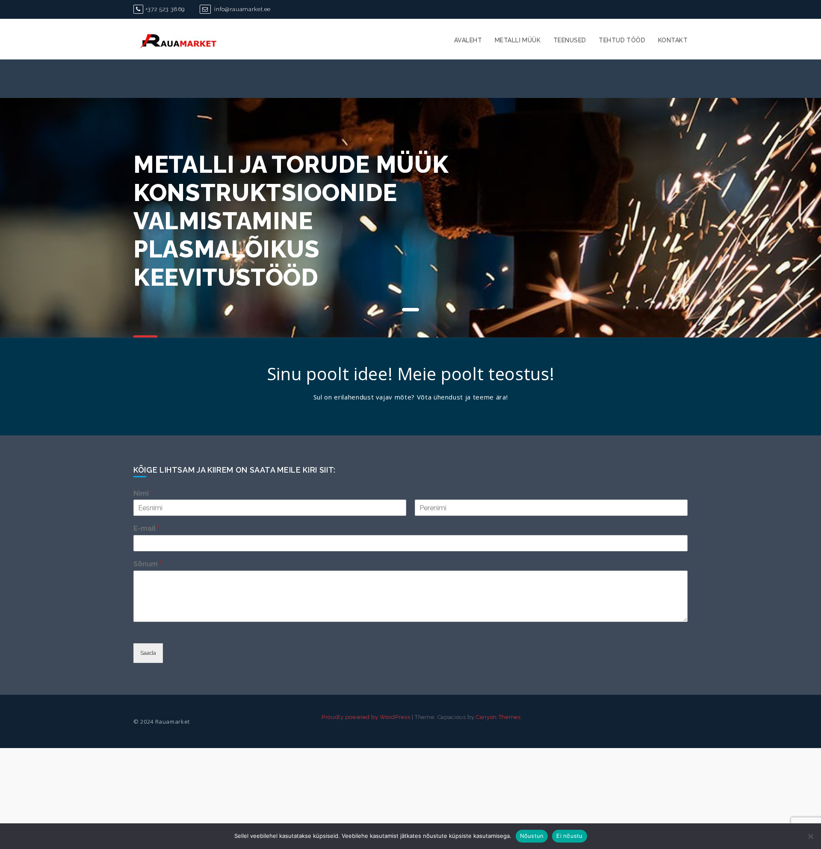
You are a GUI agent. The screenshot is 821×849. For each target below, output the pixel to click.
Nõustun (532, 835)
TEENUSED (569, 40)
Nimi (143, 493)
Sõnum (147, 564)
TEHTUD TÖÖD (622, 40)
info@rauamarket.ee (242, 9)
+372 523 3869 (165, 9)
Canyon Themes (498, 717)
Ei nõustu (569, 835)
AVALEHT (468, 40)
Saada (148, 653)
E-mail (146, 528)
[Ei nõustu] (810, 836)
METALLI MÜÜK (517, 40)
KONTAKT (673, 40)
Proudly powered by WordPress (366, 717)
